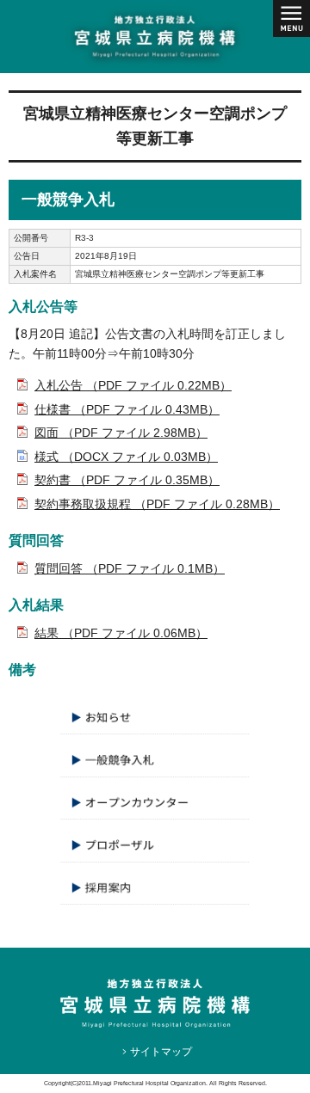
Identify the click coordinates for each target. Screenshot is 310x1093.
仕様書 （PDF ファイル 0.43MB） (127, 409)
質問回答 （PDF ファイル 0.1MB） (129, 568)
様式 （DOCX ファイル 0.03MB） (126, 457)
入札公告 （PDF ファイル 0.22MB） (133, 385)
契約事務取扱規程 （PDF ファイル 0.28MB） (157, 504)
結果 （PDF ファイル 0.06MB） (121, 633)
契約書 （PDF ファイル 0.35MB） (127, 480)
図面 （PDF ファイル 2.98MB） (121, 432)
